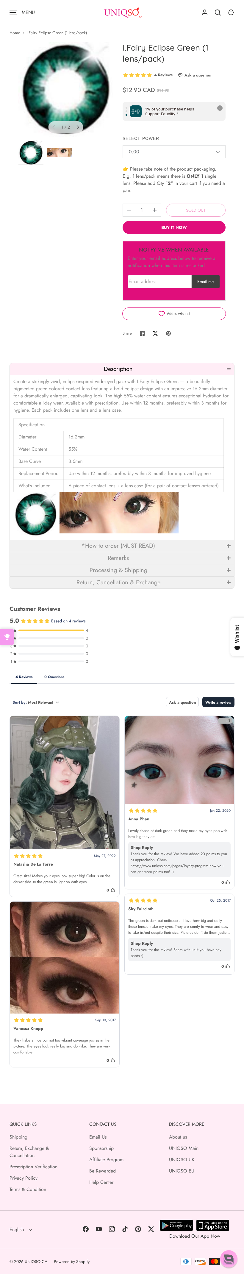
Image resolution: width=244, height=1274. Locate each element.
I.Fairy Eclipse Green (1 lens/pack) (56, 33)
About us (178, 1137)
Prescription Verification (33, 1166)
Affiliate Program (106, 1159)
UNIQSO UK (181, 1159)
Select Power (141, 138)
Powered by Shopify (72, 1261)
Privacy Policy (23, 1178)
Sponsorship (101, 1148)
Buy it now (174, 227)
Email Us (98, 1137)
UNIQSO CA (36, 1261)
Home (15, 33)
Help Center (101, 1182)
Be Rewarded (102, 1170)
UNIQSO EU (181, 1170)
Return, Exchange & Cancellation (29, 1152)
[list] (65, 89)
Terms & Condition (28, 1189)
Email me (205, 282)
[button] (122, 369)
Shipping (18, 1137)
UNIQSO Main (183, 1148)
